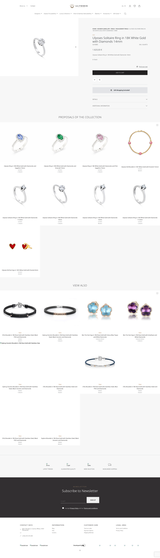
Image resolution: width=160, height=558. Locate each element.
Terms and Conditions (122, 528)
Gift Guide (116, 13)
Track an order (88, 528)
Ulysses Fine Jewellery (50, 13)
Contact (32, 6)
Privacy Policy (74, 508)
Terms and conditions (91, 508)
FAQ (53, 530)
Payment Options (88, 530)
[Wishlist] (157, 125)
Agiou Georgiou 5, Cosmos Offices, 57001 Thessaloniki (33, 529)
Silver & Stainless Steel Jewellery (82, 13)
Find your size (143, 67)
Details (95, 99)
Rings (113, 29)
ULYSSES (95, 44)
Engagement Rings (122, 29)
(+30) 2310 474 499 (27, 536)
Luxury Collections (65, 13)
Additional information (101, 106)
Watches (97, 13)
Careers (54, 532)
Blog (53, 528)
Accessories (106, 13)
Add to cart (120, 73)
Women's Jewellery (103, 29)
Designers (37, 13)
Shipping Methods (89, 532)
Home (94, 29)
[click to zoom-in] (39, 47)
